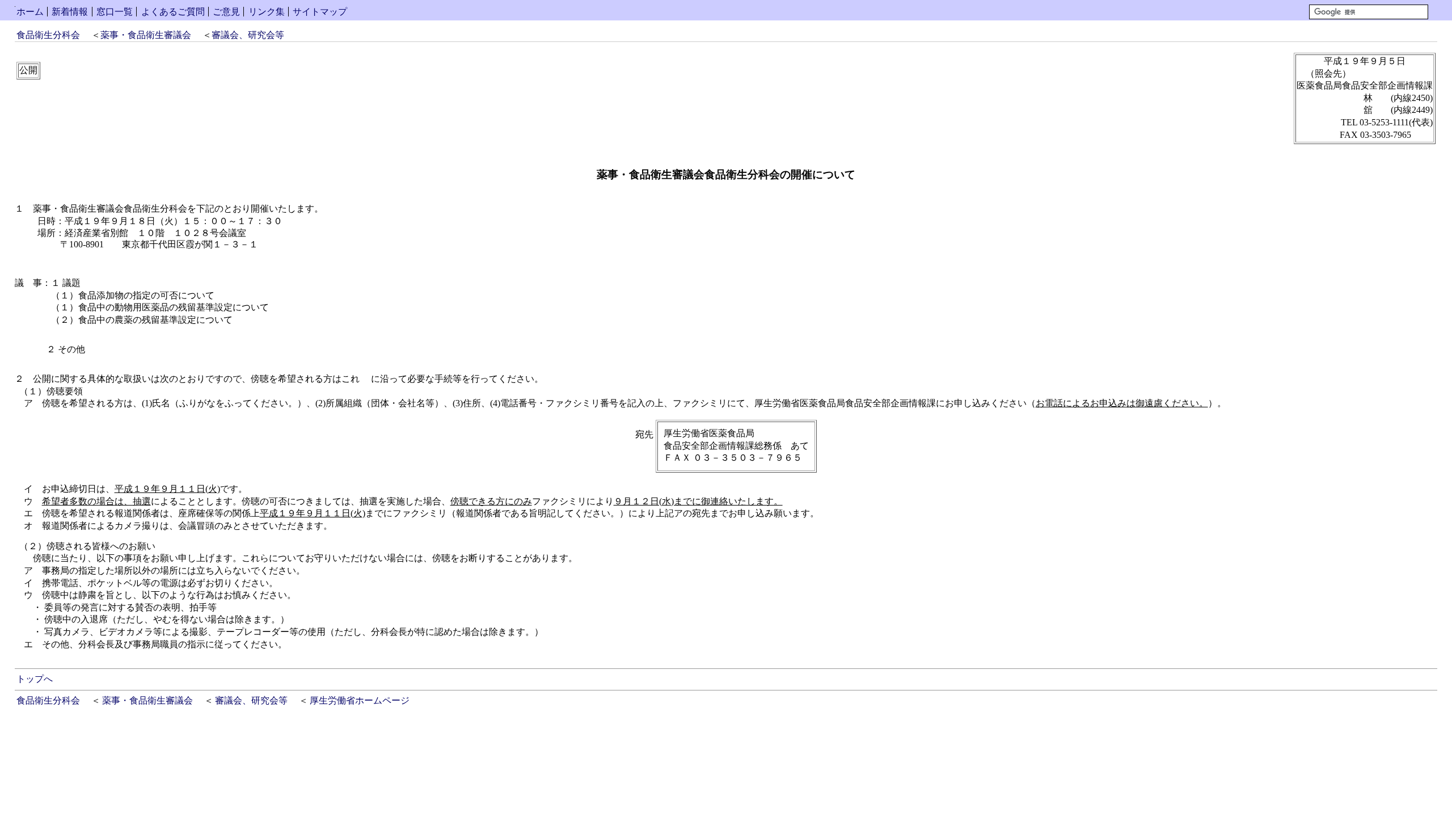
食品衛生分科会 (48, 35)
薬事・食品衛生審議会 (145, 35)
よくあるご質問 (173, 11)
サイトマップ (320, 11)
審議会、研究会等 (248, 35)
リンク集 (266, 11)
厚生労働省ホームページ (360, 700)
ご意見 (226, 11)
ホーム (30, 11)
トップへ (34, 679)
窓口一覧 (114, 11)
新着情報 (70, 11)
